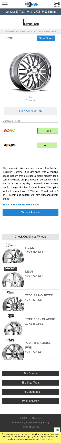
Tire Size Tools (30, 382)
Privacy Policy (46, 439)
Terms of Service (30, 426)
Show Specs (46, 38)
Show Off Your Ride (30, 110)
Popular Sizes (30, 400)
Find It (48, 131)
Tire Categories (30, 391)
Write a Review (30, 212)
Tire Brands (30, 373)
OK (57, 430)
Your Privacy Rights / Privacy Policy (30, 422)
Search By (57, 6)
